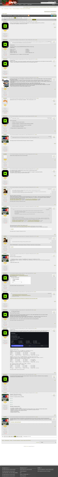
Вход (55, 1)
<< (4, 17)
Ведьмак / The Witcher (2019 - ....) (25, 474)
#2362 (55, 57)
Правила (24, 7)
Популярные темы (23, 467)
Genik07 (4, 134)
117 (11, 17)
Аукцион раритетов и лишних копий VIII (26, 469)
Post (55, 19)
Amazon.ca (34, 7)
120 (17, 17)
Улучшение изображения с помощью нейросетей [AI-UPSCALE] (21, 8)
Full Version (34, 19)
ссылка (36, 21)
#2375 (55, 301)
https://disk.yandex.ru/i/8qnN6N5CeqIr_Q (34, 220)
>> (21, 17)
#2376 (55, 323)
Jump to (38, 442)
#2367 (55, 143)
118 (13, 17)
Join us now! (51, 1)
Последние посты (5, 467)
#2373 (55, 265)
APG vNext (27, 446)
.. (7, 17)
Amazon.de (42, 7)
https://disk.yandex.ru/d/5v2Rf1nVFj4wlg (18, 220)
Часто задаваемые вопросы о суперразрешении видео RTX (19, 275)
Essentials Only (29, 19)
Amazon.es (51, 7)
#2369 (55, 175)
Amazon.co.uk (38, 7)
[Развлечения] (6, 8)
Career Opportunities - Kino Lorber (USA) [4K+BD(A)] (10, 472)
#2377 (55, 372)
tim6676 (5, 187)
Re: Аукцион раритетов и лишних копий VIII (8, 469)
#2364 (55, 89)
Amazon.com (30, 7)
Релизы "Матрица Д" (23, 475)
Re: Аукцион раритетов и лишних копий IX (8, 471)
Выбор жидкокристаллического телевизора (44, 471)
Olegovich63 (5, 77)
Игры (20, 472)
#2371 (55, 234)
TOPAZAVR (5, 21)
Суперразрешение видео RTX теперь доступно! (17, 274)
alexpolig (4, 98)
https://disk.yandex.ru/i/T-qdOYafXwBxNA (31, 199)
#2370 (55, 204)
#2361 (55, 27)
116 (9, 17)
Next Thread (53, 13)
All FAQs (39, 467)
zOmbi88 (4, 154)
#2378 (55, 380)
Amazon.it (48, 7)
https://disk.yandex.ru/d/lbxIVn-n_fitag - (15, 199)
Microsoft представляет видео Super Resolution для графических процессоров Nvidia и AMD (23, 298)
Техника (10, 8)
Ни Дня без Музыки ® (23, 471)
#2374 (55, 288)
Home (2, 8)
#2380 (55, 426)
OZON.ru (55, 7)
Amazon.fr (45, 7)
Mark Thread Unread (47, 11)
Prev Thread (5, 13)
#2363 (55, 65)
